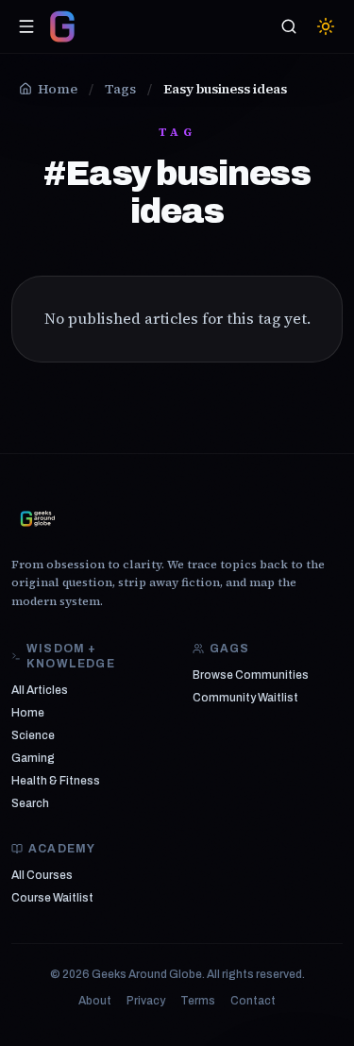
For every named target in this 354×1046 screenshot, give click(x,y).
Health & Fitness (55, 780)
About (94, 1000)
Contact (253, 1000)
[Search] (289, 26)
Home (27, 712)
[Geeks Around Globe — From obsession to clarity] (62, 26)
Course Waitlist (52, 897)
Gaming (33, 758)
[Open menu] (26, 26)
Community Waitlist (245, 697)
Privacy (145, 1000)
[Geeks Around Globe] (37, 518)
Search (30, 803)
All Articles (39, 690)
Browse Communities (251, 675)
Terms (197, 1000)
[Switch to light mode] (326, 26)
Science (33, 735)
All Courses (42, 875)
